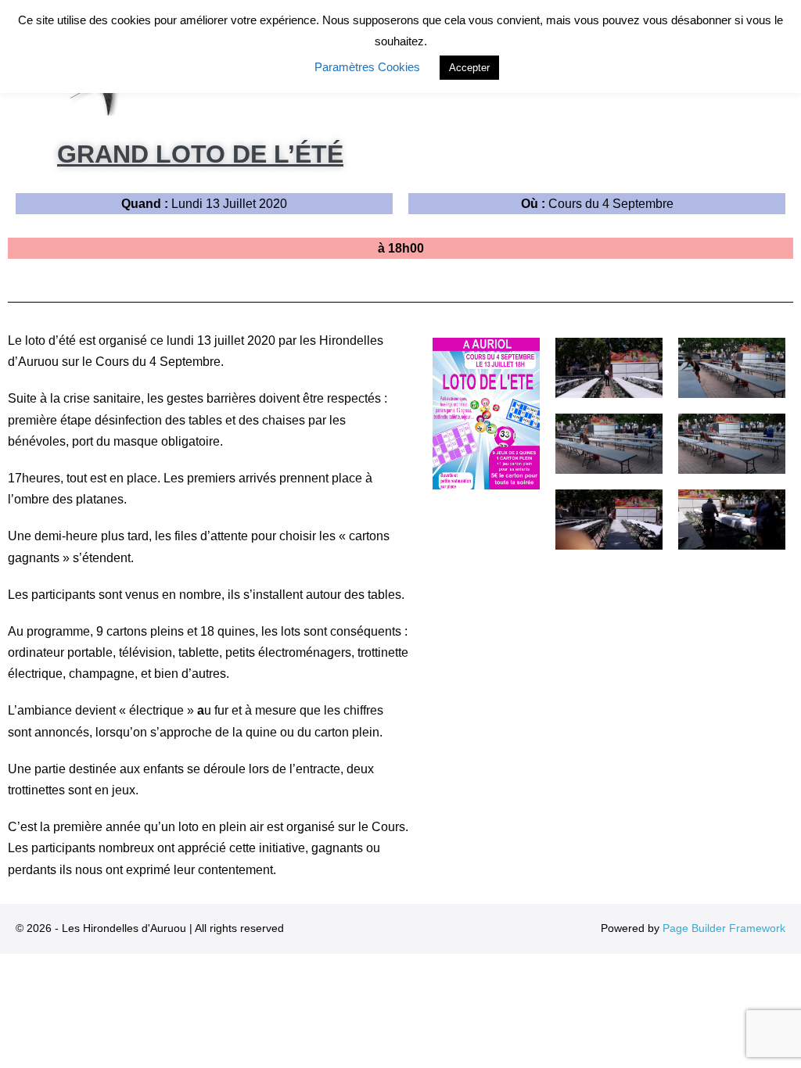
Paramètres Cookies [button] (367, 66)
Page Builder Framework (724, 928)
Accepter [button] (469, 67)
